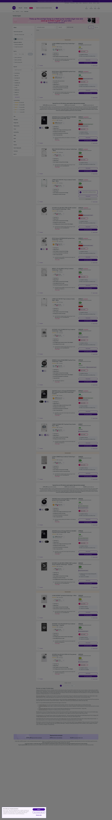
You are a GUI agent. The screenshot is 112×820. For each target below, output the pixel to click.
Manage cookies (39, 815)
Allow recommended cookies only (39, 812)
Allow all (38, 809)
